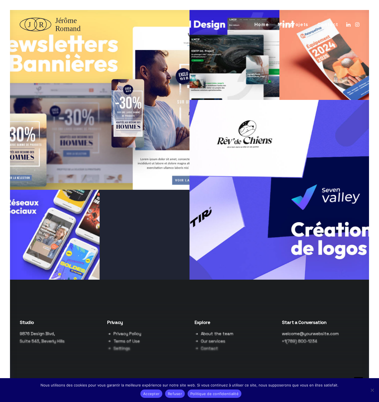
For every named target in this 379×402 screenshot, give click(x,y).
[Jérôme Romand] (52, 24)
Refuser (175, 393)
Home (261, 24)
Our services (213, 341)
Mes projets (293, 24)
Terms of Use (126, 341)
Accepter (151, 393)
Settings (121, 348)
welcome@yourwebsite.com (310, 333)
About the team (217, 333)
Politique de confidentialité (214, 393)
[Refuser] (372, 390)
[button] (348, 24)
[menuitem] (262, 24)
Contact (327, 24)
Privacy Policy (127, 333)
